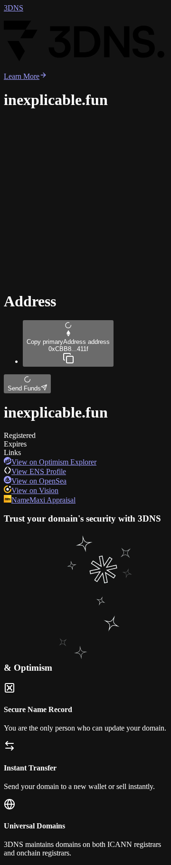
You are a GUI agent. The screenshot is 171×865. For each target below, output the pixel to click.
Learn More (21, 76)
